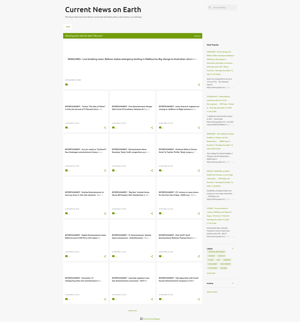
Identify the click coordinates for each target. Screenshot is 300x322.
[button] (199, 85)
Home (68, 27)
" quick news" (212, 264)
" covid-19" (221, 256)
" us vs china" (212, 268)
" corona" (211, 256)
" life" (218, 260)
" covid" (210, 260)
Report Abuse (212, 292)
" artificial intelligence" (216, 252)
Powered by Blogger (151, 319)
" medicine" (227, 260)
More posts (132, 311)
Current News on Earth (103, 9)
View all (197, 36)
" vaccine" (223, 268)
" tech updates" (225, 264)
